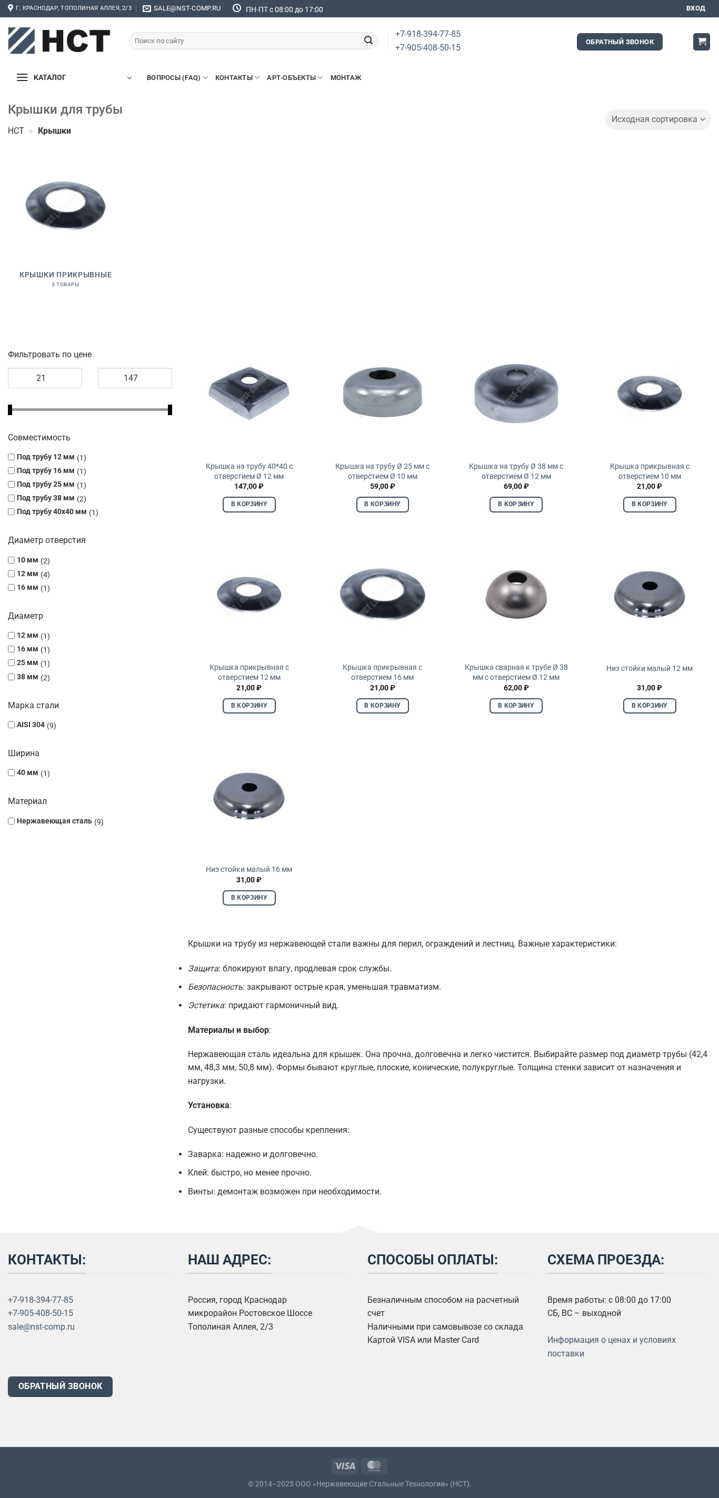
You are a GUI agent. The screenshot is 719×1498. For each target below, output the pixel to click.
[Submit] (368, 41)
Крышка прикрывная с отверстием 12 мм (249, 672)
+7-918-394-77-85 (428, 34)
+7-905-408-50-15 (428, 48)
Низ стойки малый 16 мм (249, 869)
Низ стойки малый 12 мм (649, 668)
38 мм (27, 676)
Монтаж (346, 78)
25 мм (27, 663)
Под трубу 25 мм (46, 484)
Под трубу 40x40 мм (52, 512)
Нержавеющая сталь (54, 821)
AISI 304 (31, 724)
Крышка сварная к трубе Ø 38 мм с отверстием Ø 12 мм (516, 672)
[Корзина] (701, 42)
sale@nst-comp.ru (41, 1327)
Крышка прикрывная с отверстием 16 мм (382, 672)
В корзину (249, 504)
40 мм (27, 773)
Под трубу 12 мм (46, 457)
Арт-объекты (291, 78)
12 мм (27, 573)
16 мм (27, 587)
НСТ (16, 131)
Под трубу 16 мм (46, 470)
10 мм (27, 560)
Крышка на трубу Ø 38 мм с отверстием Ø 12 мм (516, 471)
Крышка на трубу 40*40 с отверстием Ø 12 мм (249, 471)
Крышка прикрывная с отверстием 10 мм (650, 471)
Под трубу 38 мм (46, 498)
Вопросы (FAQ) (174, 78)
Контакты (234, 78)
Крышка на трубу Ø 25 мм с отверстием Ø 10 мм (382, 471)
